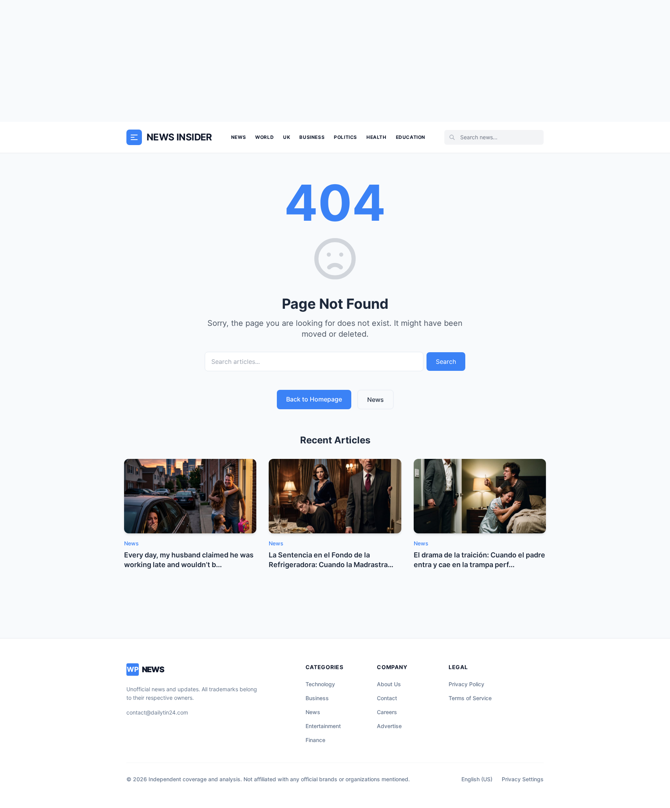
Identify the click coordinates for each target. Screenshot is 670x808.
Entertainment (323, 726)
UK (286, 137)
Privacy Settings (523, 779)
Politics (345, 137)
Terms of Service (470, 698)
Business (312, 137)
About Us (389, 684)
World (264, 137)
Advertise (389, 726)
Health (376, 137)
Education (410, 137)
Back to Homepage (314, 399)
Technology (320, 684)
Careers (387, 712)
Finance (315, 740)
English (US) (476, 779)
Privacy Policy (466, 684)
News (238, 137)
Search (446, 361)
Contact (387, 698)
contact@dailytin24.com (157, 712)
